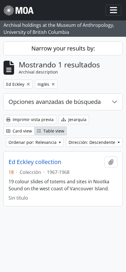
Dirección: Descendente (92, 142)
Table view (53, 131)
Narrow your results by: (63, 48)
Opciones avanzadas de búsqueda (54, 102)
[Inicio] (21, 10)
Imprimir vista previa (32, 119)
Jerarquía (76, 119)
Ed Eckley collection (34, 161)
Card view (21, 131)
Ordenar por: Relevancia (33, 142)
